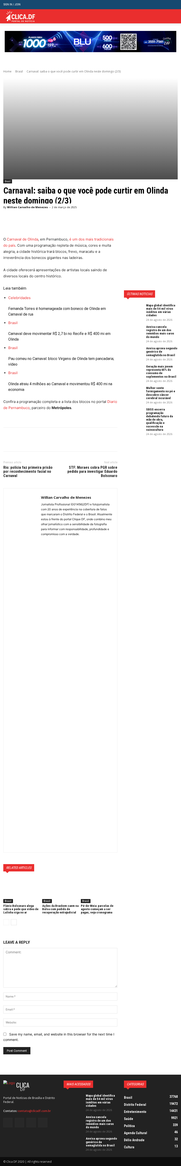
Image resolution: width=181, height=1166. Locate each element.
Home (7, 71)
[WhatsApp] (40, 439)
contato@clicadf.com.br (34, 1111)
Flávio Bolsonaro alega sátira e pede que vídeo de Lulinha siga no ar (20, 909)
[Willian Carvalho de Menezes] (22, 670)
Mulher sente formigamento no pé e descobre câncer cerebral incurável (160, 393)
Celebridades (19, 298)
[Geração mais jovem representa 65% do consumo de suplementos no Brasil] (133, 371)
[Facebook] (8, 439)
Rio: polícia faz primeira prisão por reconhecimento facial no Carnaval (28, 471)
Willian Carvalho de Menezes (27, 207)
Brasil (19, 71)
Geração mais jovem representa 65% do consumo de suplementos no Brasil (161, 371)
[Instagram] (19, 1122)
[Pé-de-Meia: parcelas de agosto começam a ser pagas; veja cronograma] (99, 890)
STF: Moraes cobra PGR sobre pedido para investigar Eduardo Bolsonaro (92, 471)
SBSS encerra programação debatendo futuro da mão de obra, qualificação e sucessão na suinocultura (159, 419)
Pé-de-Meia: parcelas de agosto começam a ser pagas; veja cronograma (97, 909)
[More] (52, 439)
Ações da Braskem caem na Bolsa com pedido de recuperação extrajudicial (60, 909)
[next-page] (14, 922)
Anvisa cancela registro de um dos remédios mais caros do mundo (160, 332)
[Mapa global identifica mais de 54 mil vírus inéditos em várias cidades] (133, 310)
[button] (174, 4)
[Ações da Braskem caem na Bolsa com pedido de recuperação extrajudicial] (60, 890)
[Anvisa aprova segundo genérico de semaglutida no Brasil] (133, 353)
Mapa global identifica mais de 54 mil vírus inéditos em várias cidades (160, 310)
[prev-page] (6, 922)
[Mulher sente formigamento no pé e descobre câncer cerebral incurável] (133, 393)
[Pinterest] (29, 439)
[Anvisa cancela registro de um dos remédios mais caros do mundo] (133, 331)
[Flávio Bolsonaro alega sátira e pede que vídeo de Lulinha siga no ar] (21, 890)
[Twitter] (167, 16)
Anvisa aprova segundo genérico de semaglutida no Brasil (161, 351)
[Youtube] (42, 1122)
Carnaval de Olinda (22, 239)
